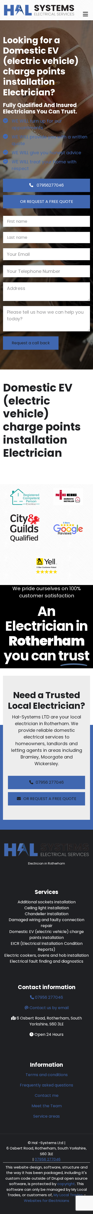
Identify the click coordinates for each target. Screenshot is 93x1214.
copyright (65, 1183)
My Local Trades (68, 1194)
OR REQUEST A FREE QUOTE (46, 201)
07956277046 (50, 185)
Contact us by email (49, 1008)
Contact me (47, 1095)
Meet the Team (46, 1106)
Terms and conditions (47, 1075)
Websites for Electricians (46, 1200)
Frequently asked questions (46, 1085)
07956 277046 (50, 782)
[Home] (39, 10)
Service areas (46, 1116)
